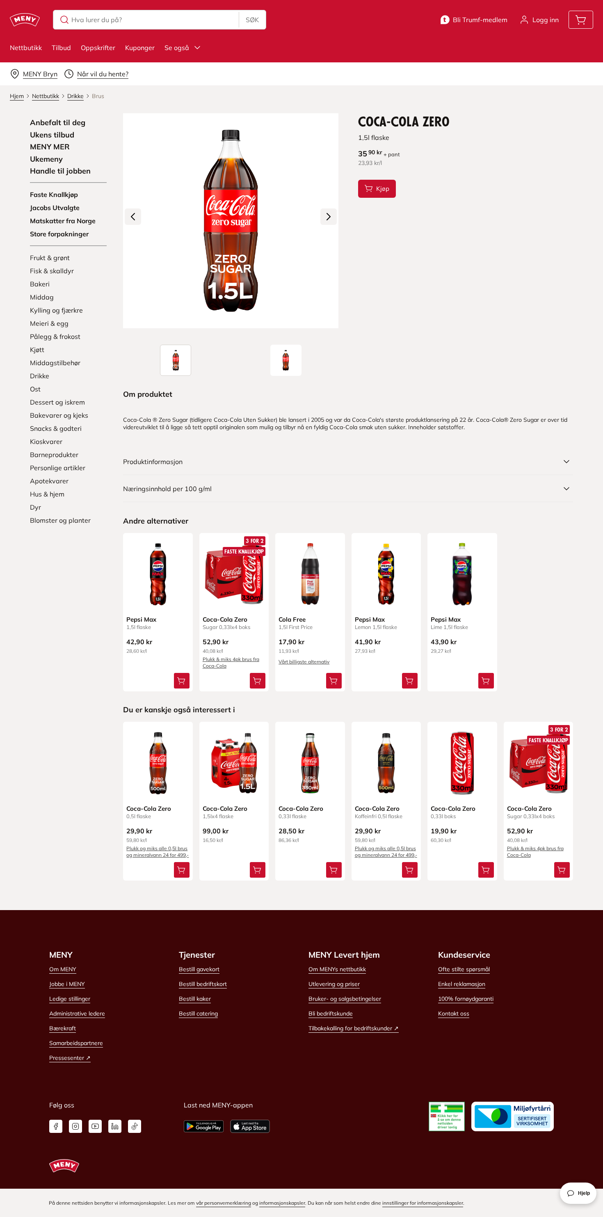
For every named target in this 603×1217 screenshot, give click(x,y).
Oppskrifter (98, 47)
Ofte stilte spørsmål (464, 969)
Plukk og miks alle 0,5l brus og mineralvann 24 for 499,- (157, 851)
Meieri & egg (49, 323)
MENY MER (50, 146)
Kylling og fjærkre (56, 310)
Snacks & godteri (56, 428)
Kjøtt (37, 349)
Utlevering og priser (334, 984)
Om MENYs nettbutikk (337, 969)
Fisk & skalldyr (52, 271)
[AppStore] (250, 1126)
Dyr (35, 507)
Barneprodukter (54, 455)
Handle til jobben (60, 171)
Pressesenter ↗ (70, 1057)
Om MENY (62, 969)
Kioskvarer (46, 441)
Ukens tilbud (52, 135)
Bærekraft (62, 1028)
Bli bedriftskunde (330, 1013)
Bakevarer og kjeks (59, 415)
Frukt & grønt (50, 258)
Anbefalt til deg (57, 122)
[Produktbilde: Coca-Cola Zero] (175, 360)
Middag (42, 297)
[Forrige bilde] (133, 216)
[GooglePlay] (204, 1126)
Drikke (39, 376)
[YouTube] (95, 1126)
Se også (176, 47)
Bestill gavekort (199, 969)
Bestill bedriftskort (203, 984)
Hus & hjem (47, 494)
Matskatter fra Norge (63, 221)
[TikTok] (134, 1126)
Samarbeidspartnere (76, 1043)
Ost (35, 389)
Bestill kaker (195, 998)
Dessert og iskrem (57, 402)
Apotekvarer (49, 481)
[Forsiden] (286, 360)
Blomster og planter (60, 520)
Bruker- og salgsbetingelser (344, 998)
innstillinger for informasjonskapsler (422, 1203)
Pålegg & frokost (55, 336)
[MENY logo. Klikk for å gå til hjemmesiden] (25, 19)
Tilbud (61, 47)
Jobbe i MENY (67, 984)
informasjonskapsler (282, 1203)
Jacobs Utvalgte (55, 208)
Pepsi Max (141, 619)
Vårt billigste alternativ (304, 662)
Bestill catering (198, 1013)
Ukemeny (46, 159)
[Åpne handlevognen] (581, 20)
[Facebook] (55, 1126)
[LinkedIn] (114, 1126)
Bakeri (40, 284)
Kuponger (140, 47)
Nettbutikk (26, 47)
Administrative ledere (77, 1013)
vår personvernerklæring (223, 1203)
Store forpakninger (59, 234)
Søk (252, 20)
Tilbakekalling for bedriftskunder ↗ (353, 1028)
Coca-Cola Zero (225, 619)
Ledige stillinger (69, 998)
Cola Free (292, 619)
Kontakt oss (453, 1013)
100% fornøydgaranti (465, 998)
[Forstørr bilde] (230, 220)
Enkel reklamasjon (461, 984)
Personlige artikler (57, 468)
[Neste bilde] (328, 216)
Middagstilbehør (55, 363)
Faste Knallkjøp (54, 194)
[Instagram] (75, 1126)
